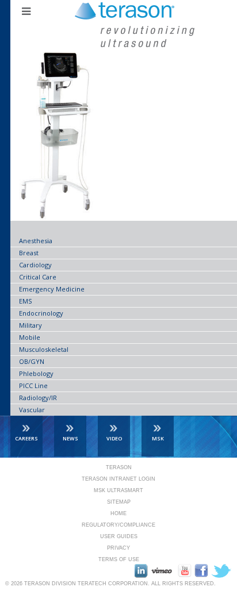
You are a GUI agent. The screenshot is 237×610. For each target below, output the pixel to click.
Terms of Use (118, 559)
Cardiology (35, 264)
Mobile (29, 337)
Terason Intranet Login (118, 479)
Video (114, 438)
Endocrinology (41, 313)
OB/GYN (31, 361)
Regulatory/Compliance (118, 525)
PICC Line (33, 385)
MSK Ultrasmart (118, 490)
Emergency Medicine (52, 289)
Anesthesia (35, 240)
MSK (158, 438)
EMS (25, 301)
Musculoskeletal (43, 349)
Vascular (32, 409)
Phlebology (36, 373)
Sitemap (119, 502)
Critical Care (37, 277)
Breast (29, 252)
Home (118, 513)
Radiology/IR (38, 397)
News (70, 438)
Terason (119, 467)
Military (30, 325)
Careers (26, 438)
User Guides (118, 536)
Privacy (118, 548)
